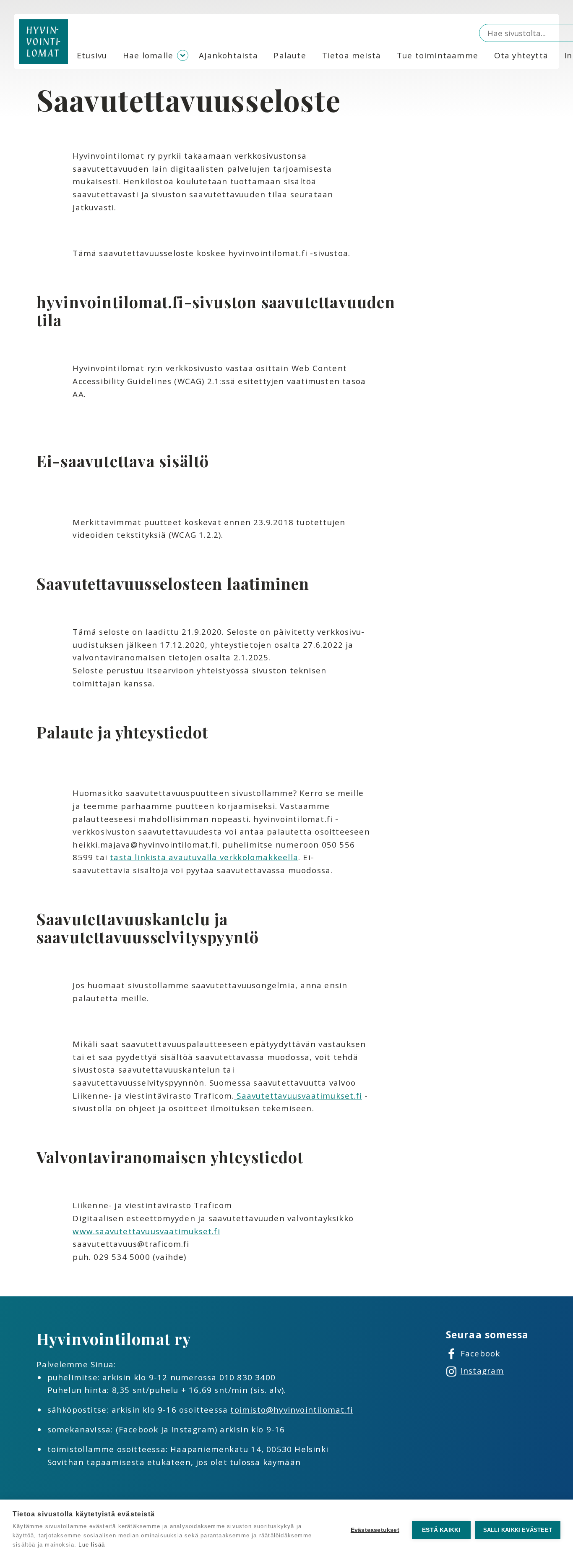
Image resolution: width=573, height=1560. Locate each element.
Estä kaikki (441, 1530)
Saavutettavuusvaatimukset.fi (298, 1095)
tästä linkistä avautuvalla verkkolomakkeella (204, 857)
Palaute (289, 55)
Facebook (480, 1353)
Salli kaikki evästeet (517, 1530)
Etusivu (92, 55)
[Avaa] (182, 55)
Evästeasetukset (375, 1530)
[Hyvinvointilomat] (43, 41)
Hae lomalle (148, 55)
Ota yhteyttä (521, 55)
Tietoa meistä (351, 55)
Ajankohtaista (228, 55)
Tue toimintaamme (437, 55)
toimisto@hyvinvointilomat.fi (291, 1409)
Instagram (482, 1370)
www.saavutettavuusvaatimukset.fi (146, 1231)
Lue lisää (91, 1545)
